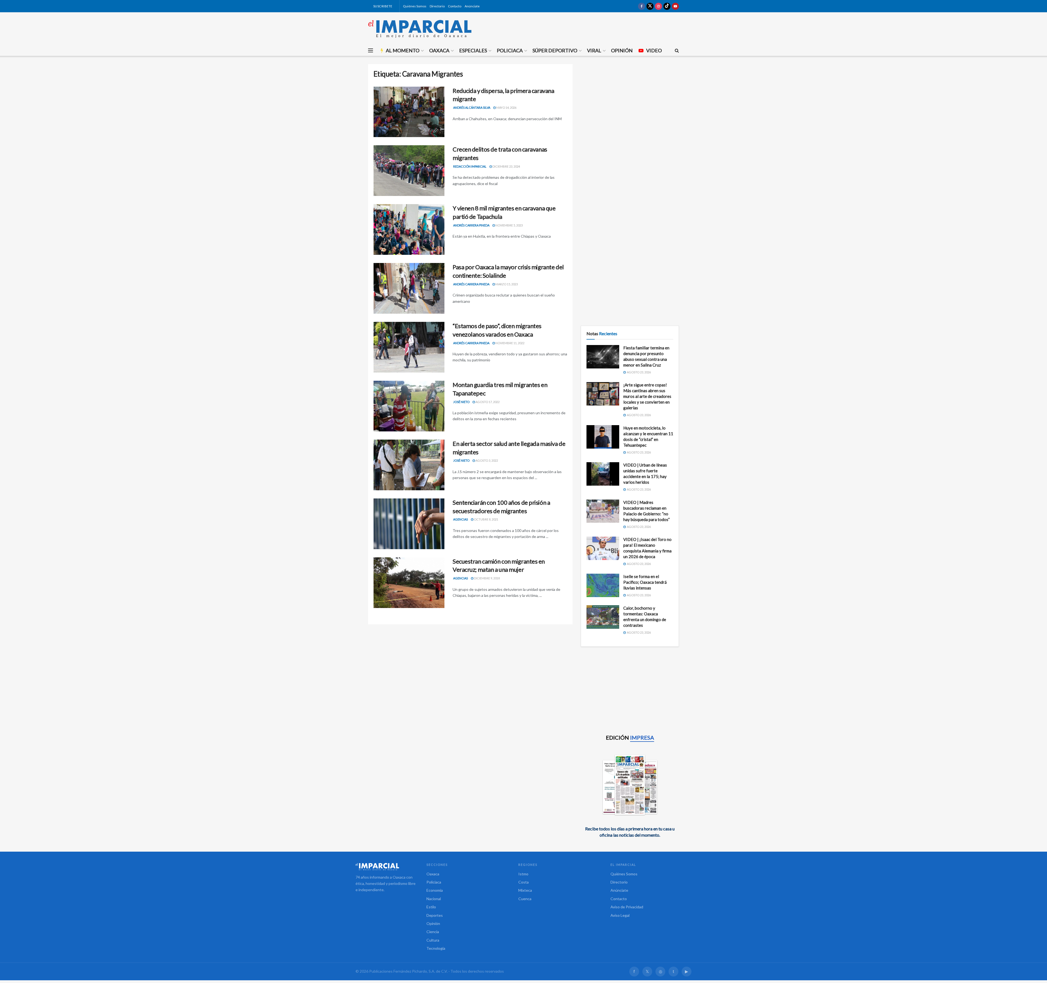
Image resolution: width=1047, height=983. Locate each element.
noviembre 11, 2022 (509, 343)
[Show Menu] (370, 50)
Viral (594, 50)
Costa (523, 882)
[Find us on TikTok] (666, 6)
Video (654, 50)
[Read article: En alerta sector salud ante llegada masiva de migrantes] (409, 465)
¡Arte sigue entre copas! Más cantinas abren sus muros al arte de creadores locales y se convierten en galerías (647, 396)
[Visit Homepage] (420, 28)
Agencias (460, 519)
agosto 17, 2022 (487, 402)
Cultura (432, 940)
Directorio (437, 6)
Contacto (454, 6)
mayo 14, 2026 (506, 107)
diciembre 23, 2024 (506, 166)
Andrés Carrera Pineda (471, 225)
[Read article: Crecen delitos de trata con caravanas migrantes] (409, 170)
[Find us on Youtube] (675, 6)
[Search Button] (677, 50)
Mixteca (525, 890)
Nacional (433, 898)
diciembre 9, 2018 (486, 578)
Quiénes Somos (414, 6)
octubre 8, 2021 (485, 519)
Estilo (431, 907)
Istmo (523, 874)
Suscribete (382, 6)
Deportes (434, 915)
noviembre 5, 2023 (509, 225)
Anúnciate (472, 6)
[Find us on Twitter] (650, 6)
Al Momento (402, 50)
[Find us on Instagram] (658, 6)
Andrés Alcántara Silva (471, 107)
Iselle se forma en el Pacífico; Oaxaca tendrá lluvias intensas (645, 582)
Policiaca (510, 50)
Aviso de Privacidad (626, 907)
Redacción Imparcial (469, 166)
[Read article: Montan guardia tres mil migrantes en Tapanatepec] (409, 406)
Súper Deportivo (554, 50)
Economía (434, 890)
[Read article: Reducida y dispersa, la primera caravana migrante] (409, 112)
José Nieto (461, 402)
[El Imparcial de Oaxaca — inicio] (386, 867)
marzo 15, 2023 (506, 284)
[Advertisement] (630, 102)
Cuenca (524, 898)
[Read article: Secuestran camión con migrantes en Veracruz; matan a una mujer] (409, 582)
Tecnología (435, 948)
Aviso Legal (620, 915)
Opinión (622, 50)
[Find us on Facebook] (641, 6)
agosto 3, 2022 (486, 460)
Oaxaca (439, 50)
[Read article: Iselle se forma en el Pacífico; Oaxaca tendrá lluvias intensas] (602, 585)
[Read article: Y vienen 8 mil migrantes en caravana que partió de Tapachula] (409, 229)
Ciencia (432, 931)
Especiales (473, 50)
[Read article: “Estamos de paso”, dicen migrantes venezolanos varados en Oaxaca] (409, 347)
